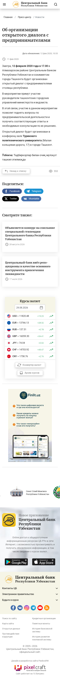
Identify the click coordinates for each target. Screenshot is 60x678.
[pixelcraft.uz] (30, 667)
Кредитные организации (44, 618)
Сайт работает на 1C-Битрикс (30, 673)
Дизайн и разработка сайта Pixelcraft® (30, 661)
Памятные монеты (41, 623)
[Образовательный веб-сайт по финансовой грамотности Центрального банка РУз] (30, 425)
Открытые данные (11, 628)
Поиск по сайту (9, 618)
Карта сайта (8, 623)
